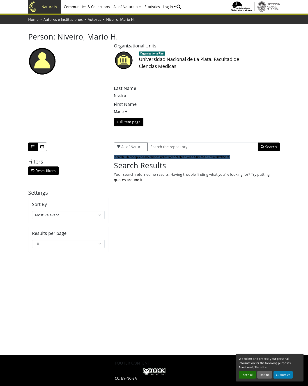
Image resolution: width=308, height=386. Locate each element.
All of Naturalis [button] (125, 6)
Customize (283, 375)
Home (33, 19)
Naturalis (49, 6)
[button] (179, 6)
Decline (264, 375)
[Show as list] (33, 147)
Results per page (49, 233)
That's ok (247, 375)
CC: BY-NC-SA (126, 378)
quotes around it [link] (128, 179)
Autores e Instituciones (63, 19)
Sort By (39, 204)
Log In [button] (168, 6)
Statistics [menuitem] (152, 6)
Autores (94, 19)
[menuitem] (127, 6)
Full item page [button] (128, 121)
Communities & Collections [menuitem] (87, 6)
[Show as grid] (42, 147)
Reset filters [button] (45, 170)
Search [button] (270, 146)
